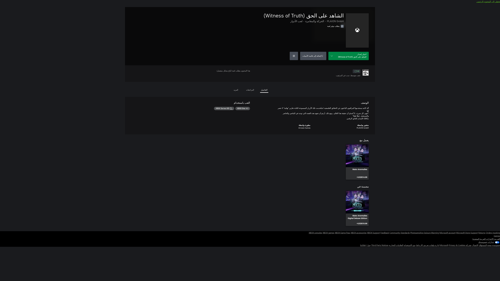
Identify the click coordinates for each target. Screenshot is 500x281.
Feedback (384, 232)
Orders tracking (493, 232)
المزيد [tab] (236, 90)
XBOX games (328, 232)
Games (497, 235)
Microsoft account (447, 232)
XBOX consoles (315, 232)
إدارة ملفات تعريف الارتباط (427, 245)
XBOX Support (373, 232)
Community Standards (399, 232)
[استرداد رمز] (294, 56)
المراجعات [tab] (250, 90)
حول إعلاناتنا (365, 245)
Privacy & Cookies (457, 245)
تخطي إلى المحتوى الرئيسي (488, 1)
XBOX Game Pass (342, 232)
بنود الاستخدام (410, 245)
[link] (357, 162)
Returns (481, 232)
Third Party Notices (379, 245)
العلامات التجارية (396, 245)
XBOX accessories (359, 232)
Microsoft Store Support (467, 232)
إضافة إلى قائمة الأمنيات (311, 56)
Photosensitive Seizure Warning (424, 232)
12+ (358, 71)
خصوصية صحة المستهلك (489, 245)
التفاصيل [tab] (264, 90)
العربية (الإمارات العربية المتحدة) (486, 239)
